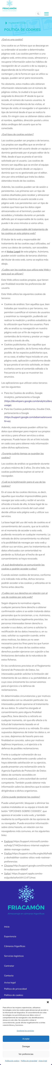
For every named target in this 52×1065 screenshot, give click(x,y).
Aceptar (26, 1039)
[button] (47, 1002)
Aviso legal (43, 1061)
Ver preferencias (26, 1054)
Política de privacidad (29, 1061)
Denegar (26, 1046)
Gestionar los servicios (25, 1031)
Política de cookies (12, 1061)
